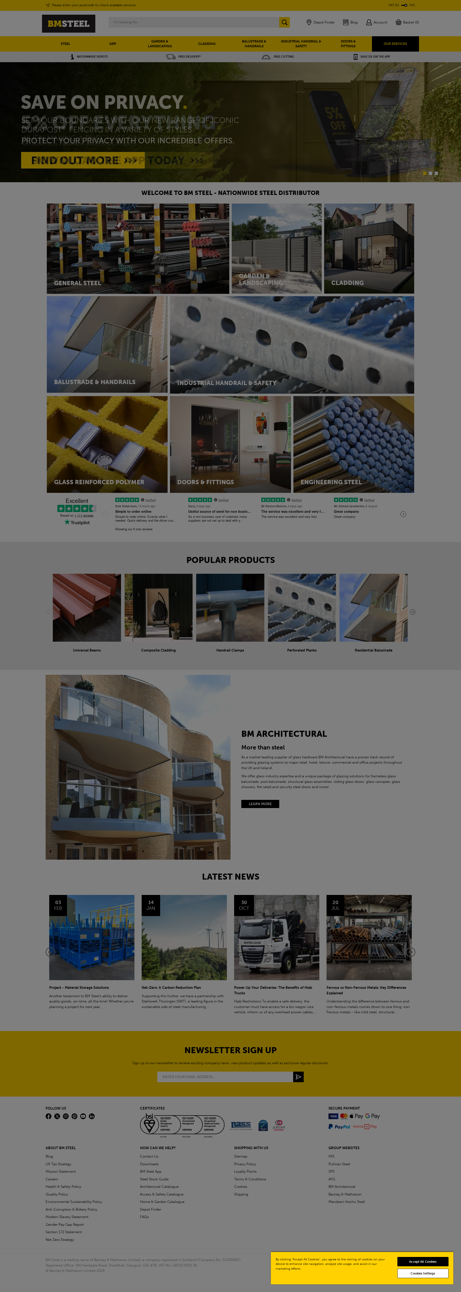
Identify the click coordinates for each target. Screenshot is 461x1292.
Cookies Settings (423, 1273)
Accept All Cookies (423, 1261)
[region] (362, 1267)
